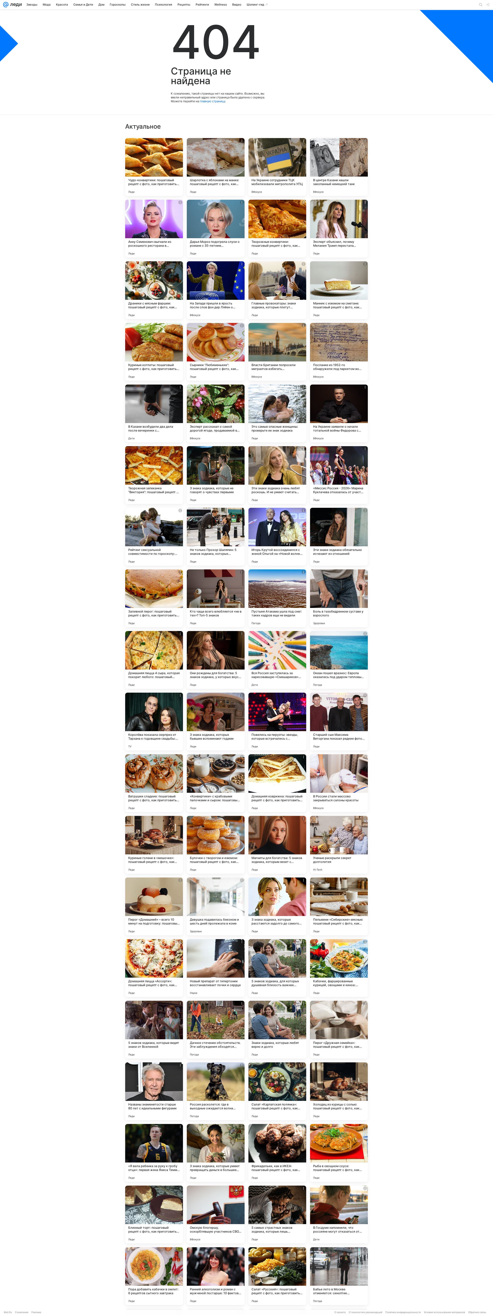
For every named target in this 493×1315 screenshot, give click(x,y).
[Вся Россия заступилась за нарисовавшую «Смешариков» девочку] (277, 660)
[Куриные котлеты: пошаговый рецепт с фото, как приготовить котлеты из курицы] (154, 352)
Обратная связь (477, 1312)
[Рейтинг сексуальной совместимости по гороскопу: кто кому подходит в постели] (154, 537)
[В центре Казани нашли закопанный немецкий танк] (339, 167)
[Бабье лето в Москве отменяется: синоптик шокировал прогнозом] (339, 1276)
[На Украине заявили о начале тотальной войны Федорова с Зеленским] (339, 413)
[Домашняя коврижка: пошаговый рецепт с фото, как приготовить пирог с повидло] (277, 783)
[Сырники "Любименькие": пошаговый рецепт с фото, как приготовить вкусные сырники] (216, 352)
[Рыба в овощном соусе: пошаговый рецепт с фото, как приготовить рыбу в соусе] (339, 1153)
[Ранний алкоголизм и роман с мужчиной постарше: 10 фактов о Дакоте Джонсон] (216, 1276)
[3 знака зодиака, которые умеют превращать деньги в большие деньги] (216, 1153)
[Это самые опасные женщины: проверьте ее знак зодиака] (277, 413)
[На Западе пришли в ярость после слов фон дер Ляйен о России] (216, 290)
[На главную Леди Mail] (15, 4)
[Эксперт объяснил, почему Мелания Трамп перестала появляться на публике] (339, 228)
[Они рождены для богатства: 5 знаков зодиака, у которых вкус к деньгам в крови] (216, 660)
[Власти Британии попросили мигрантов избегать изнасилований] (277, 352)
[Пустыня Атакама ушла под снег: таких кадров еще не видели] (277, 598)
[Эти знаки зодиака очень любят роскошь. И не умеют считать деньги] (277, 475)
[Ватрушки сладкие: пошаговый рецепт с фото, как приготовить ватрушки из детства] (154, 783)
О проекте (340, 1312)
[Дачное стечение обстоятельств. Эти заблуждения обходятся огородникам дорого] (216, 1030)
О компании (21, 1312)
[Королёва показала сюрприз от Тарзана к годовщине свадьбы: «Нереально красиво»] (154, 721)
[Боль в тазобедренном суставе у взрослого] (339, 598)
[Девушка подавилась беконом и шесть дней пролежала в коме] (216, 906)
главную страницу (212, 101)
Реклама (36, 1312)
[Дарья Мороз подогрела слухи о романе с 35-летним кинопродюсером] (216, 228)
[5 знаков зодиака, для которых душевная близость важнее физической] (277, 968)
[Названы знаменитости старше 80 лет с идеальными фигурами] (154, 1091)
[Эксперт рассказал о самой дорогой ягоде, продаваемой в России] (216, 413)
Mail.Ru (8, 1312)
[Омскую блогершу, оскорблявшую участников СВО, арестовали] (216, 1214)
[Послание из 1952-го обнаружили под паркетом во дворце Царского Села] (339, 352)
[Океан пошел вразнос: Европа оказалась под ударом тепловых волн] (339, 660)
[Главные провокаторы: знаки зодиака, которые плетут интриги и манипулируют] (277, 290)
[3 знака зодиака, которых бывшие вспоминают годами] (216, 721)
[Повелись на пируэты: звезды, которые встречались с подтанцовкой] (277, 721)
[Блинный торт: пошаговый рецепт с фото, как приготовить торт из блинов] (154, 1214)
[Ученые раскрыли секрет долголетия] (339, 845)
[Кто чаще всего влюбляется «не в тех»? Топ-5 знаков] (216, 598)
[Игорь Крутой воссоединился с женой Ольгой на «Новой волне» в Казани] (277, 537)
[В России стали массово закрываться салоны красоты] (339, 783)
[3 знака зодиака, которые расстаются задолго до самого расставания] (277, 906)
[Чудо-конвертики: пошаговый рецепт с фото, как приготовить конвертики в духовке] (154, 167)
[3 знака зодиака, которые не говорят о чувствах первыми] (216, 475)
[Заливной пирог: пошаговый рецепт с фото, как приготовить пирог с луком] (154, 598)
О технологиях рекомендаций (365, 1312)
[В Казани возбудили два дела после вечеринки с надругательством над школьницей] (154, 413)
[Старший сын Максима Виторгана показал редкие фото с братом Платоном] (339, 721)
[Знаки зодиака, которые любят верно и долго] (277, 1030)
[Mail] (5, 4)
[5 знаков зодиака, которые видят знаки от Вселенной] (154, 1030)
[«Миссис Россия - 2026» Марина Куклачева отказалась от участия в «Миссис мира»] (339, 475)
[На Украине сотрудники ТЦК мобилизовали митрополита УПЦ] (277, 167)
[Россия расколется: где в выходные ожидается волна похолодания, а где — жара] (216, 1091)
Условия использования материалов (444, 1312)
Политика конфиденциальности (403, 1312)
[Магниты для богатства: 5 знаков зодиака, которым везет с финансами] (277, 845)
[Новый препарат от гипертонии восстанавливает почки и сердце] (216, 968)
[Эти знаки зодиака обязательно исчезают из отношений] (339, 537)
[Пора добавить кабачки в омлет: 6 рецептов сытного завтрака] (154, 1276)
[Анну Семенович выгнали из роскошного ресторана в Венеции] (154, 228)
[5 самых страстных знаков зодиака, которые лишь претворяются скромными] (277, 1214)
